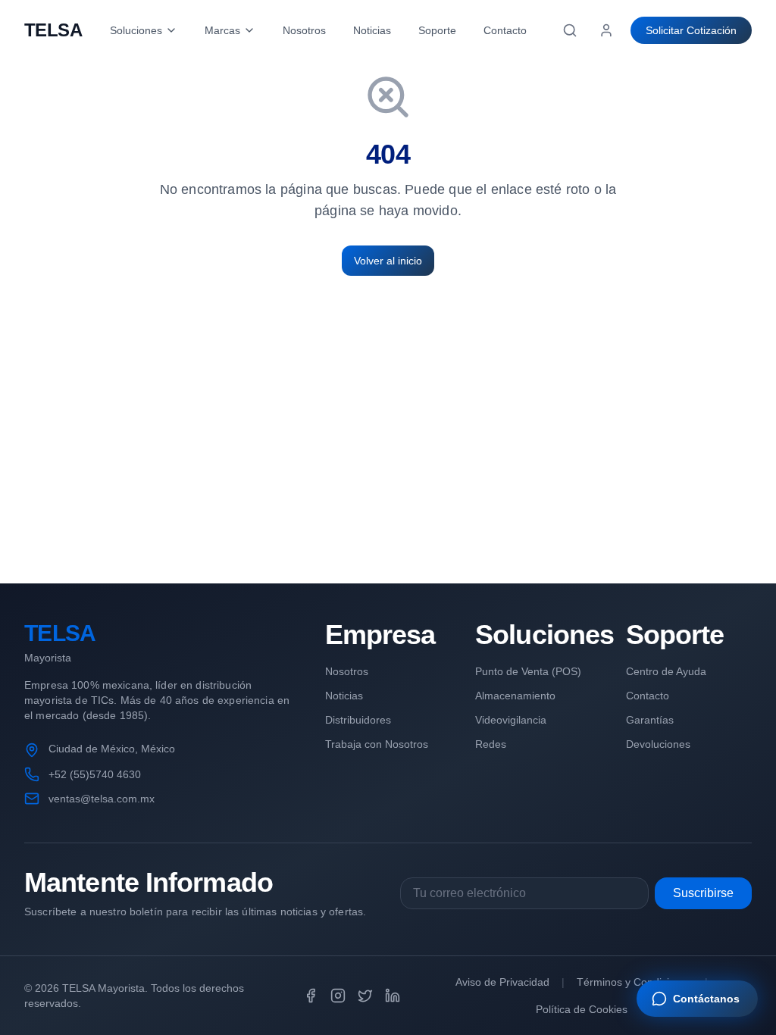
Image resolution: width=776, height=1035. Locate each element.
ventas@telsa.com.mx (101, 799)
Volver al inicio (388, 261)
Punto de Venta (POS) (528, 671)
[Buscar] (570, 30)
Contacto (505, 30)
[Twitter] (365, 995)
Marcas (222, 30)
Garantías (650, 720)
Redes (490, 744)
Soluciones (136, 30)
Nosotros (304, 30)
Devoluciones (658, 744)
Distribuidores (358, 720)
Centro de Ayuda (666, 671)
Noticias (372, 30)
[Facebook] (310, 995)
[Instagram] (338, 995)
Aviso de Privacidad (502, 982)
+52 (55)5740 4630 (94, 774)
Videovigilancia (510, 720)
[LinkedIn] (392, 995)
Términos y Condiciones (635, 982)
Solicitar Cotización (691, 30)
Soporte (437, 30)
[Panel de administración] (606, 30)
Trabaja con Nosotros (376, 744)
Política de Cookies (581, 1009)
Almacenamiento (515, 695)
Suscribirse (703, 892)
